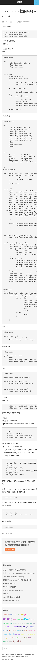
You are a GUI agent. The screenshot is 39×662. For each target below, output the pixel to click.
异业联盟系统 (24, 657)
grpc (18, 619)
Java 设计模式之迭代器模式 (12, 597)
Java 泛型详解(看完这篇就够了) (13, 577)
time (18, 638)
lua (34, 619)
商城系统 (10, 657)
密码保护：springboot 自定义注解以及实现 (17, 580)
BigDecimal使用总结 (9, 583)
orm (13, 627)
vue (22, 638)
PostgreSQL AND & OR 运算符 (13, 590)
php (15, 627)
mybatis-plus (21, 623)
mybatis (13, 623)
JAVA (26, 618)
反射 (25, 638)
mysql (29, 623)
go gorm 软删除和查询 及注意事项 (14, 570)
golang (5, 533)
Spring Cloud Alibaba (28, 634)
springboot (8, 634)
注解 (10, 642)
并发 (33, 638)
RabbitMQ (12, 630)
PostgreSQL (22, 627)
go (14, 22)
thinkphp (14, 638)
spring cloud (17, 634)
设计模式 (16, 641)
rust (22, 630)
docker (6, 615)
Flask (22, 615)
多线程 (29, 638)
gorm (14, 619)
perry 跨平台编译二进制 (11, 600)
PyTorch (6, 630)
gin (25, 615)
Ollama (9, 627)
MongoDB (6, 623)
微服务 (5, 641)
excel (11, 615)
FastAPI (15, 614)
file (19, 615)
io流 (22, 619)
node (5, 627)
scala (26, 630)
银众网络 (4, 657)
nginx (33, 623)
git (27, 614)
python (31, 627)
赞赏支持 (10, 549)
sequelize (31, 630)
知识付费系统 (16, 657)
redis (18, 630)
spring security (7, 638)
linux (32, 619)
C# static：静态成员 (9, 587)
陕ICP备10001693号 (8, 659)
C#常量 (5, 594)
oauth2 (10, 533)
